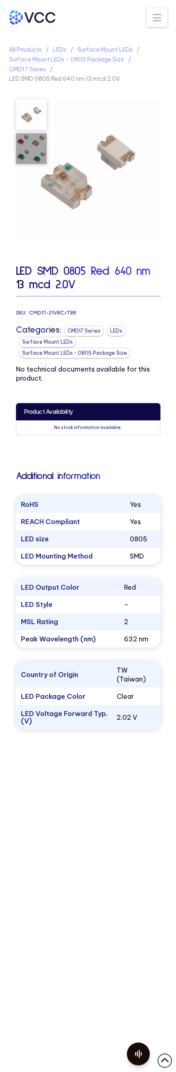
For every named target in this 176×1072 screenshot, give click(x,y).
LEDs (59, 49)
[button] (157, 17)
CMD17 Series (27, 69)
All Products (25, 49)
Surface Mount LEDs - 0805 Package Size (66, 59)
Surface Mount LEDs (105, 49)
